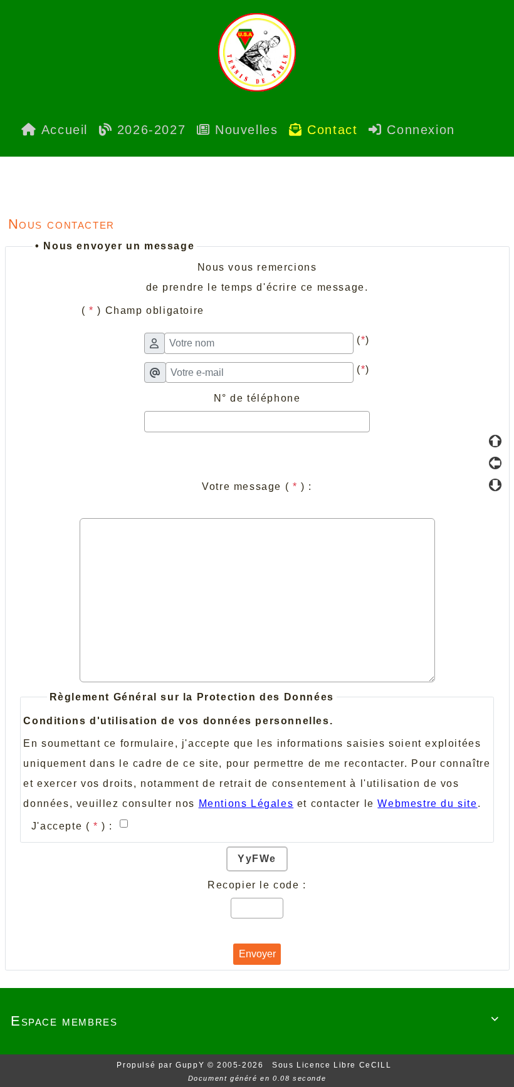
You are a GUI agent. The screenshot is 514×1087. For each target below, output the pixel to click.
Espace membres (255, 1021)
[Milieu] (495, 463)
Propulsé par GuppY (162, 1065)
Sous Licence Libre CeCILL (333, 1065)
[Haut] (495, 441)
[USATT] (257, 51)
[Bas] (495, 485)
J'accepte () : (74, 826)
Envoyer (257, 954)
